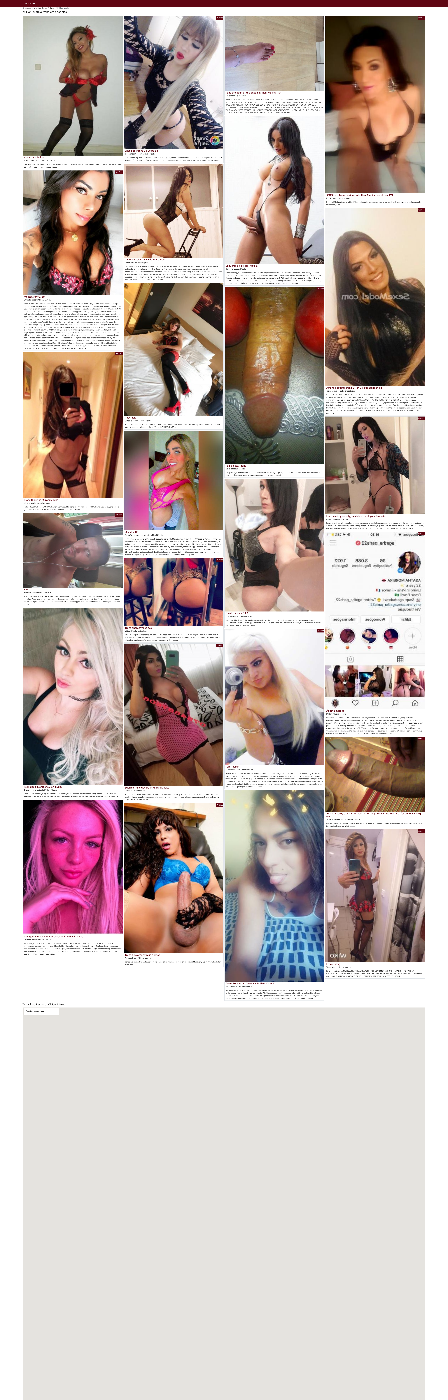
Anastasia (130, 417)
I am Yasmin (232, 766)
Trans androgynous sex (138, 627)
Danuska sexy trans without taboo (145, 259)
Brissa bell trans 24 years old (142, 150)
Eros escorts (28, 8)
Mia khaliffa (131, 532)
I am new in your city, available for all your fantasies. (356, 516)
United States (41, 8)
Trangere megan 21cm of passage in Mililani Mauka (53, 936)
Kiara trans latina (34, 157)
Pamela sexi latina (236, 465)
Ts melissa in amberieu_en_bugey (43, 786)
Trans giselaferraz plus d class (142, 955)
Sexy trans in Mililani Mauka (242, 265)
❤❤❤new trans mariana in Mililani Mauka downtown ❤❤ (359, 195)
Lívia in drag (333, 964)
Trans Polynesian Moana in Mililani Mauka (250, 983)
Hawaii (52, 8)
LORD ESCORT (29, 3)
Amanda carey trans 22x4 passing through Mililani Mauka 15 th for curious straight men (374, 815)
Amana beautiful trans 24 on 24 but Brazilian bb (354, 387)
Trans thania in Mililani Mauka (41, 500)
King (26, 589)
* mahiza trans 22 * (237, 613)
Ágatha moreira (335, 710)
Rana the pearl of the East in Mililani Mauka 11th (253, 92)
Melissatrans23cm (34, 296)
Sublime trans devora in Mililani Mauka (147, 787)
